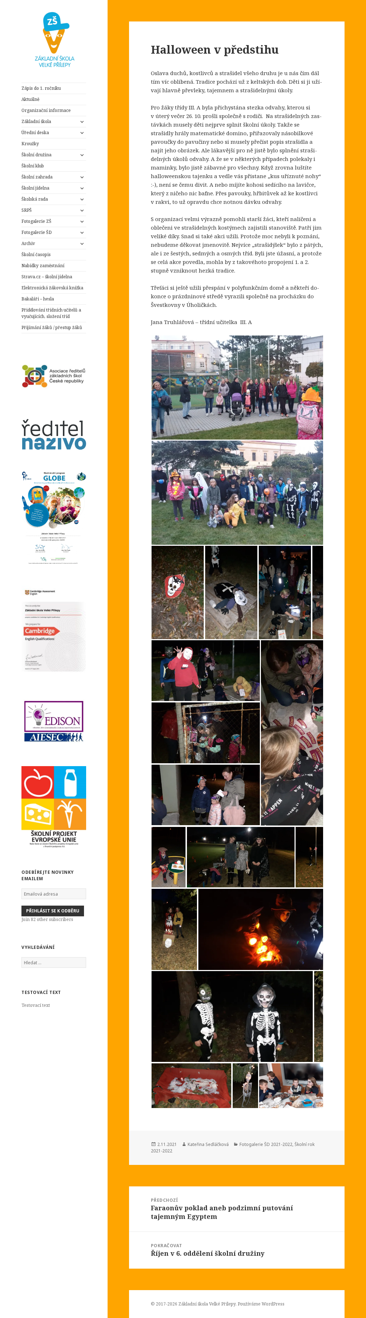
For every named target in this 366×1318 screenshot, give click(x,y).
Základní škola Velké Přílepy (207, 1304)
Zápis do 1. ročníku (41, 88)
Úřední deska (35, 132)
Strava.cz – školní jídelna (46, 277)
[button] (258, 387)
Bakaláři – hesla (37, 299)
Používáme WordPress (261, 1304)
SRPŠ (26, 210)
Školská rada (34, 199)
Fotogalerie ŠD (36, 232)
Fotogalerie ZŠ (36, 221)
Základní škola (36, 121)
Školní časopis (36, 254)
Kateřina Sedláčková (208, 1144)
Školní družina (36, 155)
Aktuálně (30, 99)
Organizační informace (46, 110)
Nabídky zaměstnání (42, 266)
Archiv (28, 243)
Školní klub (32, 166)
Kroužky (30, 144)
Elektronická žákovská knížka (52, 288)
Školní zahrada (37, 177)
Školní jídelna (35, 188)
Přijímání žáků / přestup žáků (51, 327)
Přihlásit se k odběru (52, 911)
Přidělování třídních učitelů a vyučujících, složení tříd (51, 313)
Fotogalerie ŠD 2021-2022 (265, 1144)
